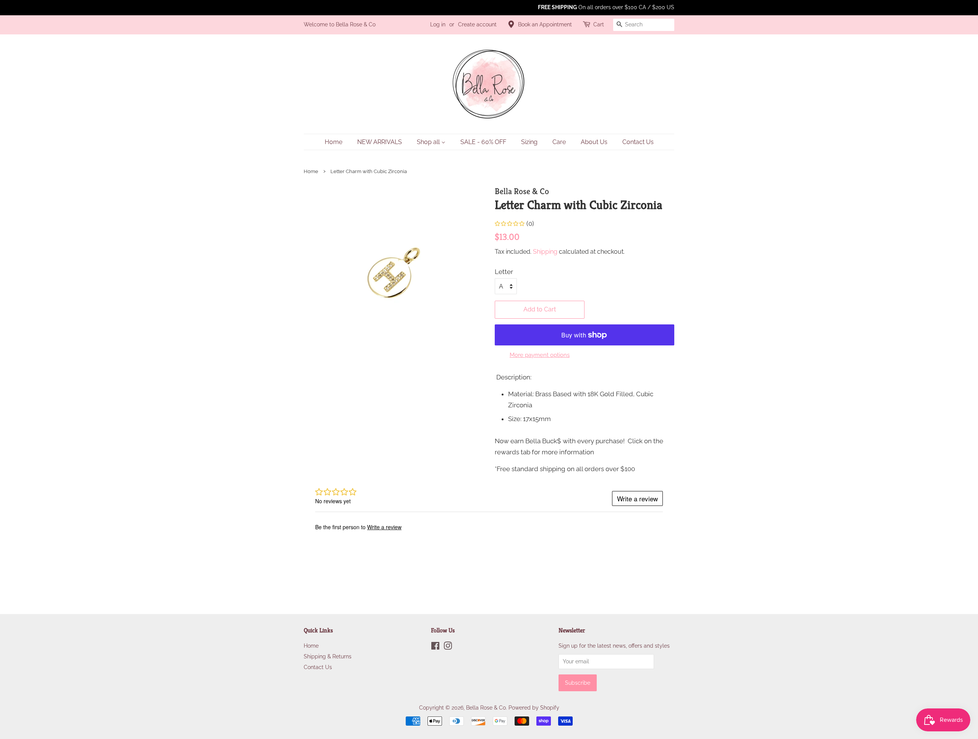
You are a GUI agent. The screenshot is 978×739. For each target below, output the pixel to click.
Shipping (545, 251)
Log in (437, 24)
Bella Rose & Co (486, 707)
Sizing (529, 142)
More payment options (540, 355)
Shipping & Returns (327, 656)
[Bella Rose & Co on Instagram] (448, 647)
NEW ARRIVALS (379, 142)
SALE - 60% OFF (483, 142)
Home (333, 142)
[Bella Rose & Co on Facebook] (435, 647)
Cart (598, 24)
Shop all (429, 142)
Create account (477, 24)
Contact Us (638, 142)
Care (559, 142)
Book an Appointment (545, 24)
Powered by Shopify (533, 707)
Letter (504, 272)
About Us (594, 142)
